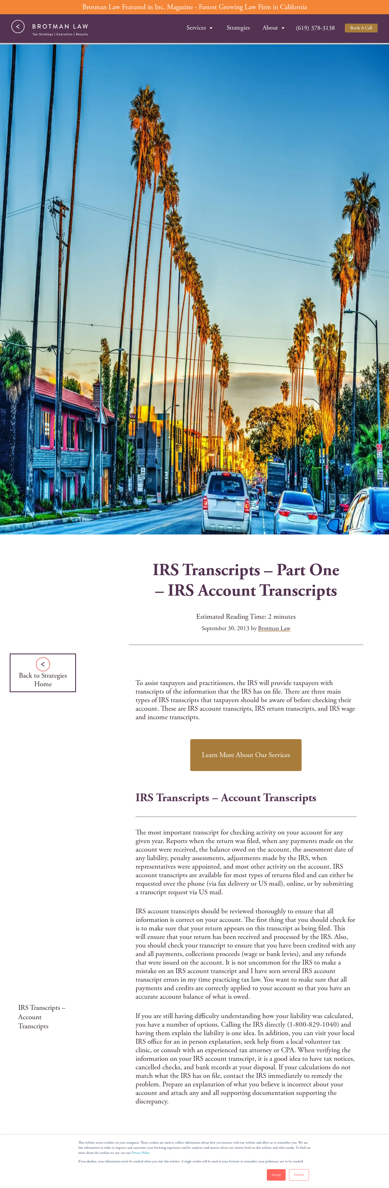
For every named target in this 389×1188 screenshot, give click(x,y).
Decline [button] (299, 1175)
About (270, 28)
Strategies (238, 28)
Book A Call (361, 28)
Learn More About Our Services (246, 755)
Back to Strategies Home (43, 680)
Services (196, 28)
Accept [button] (276, 1175)
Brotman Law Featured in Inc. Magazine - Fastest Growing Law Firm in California (194, 7)
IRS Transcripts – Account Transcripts (41, 1017)
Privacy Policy (140, 1153)
